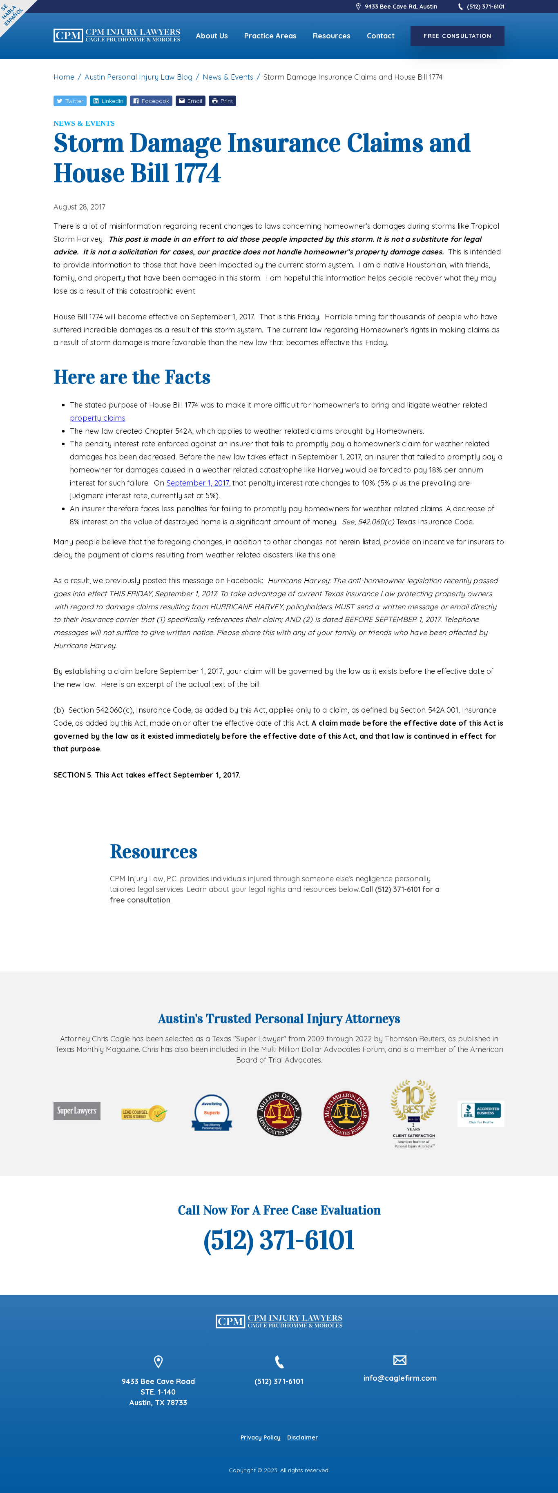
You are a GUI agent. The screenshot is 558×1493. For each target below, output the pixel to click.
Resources (331, 35)
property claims (97, 418)
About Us (212, 35)
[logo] (117, 36)
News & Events (228, 77)
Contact (381, 35)
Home (64, 77)
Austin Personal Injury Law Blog (138, 77)
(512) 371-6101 (485, 6)
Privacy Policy (261, 1437)
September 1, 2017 (198, 483)
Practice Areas (270, 35)
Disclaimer (302, 1437)
